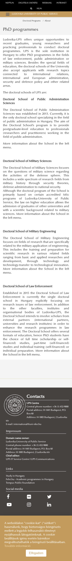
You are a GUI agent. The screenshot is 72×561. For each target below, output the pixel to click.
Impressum (13, 431)
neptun (10, 3)
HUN (39, 9)
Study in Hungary (15, 476)
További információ (17, 546)
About (47, 21)
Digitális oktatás (27, 3)
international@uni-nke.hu (27, 424)
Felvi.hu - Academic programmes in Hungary (30, 479)
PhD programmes (20, 29)
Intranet (61, 3)
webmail (47, 3)
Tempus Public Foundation (20, 483)
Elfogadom (36, 553)
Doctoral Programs (32, 21)
